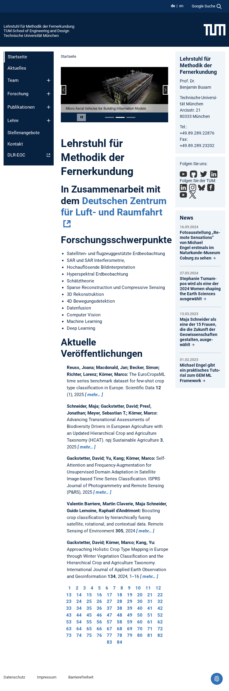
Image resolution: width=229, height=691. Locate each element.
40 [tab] (140, 608)
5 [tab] (99, 588)
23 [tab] (69, 601)
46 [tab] (99, 615)
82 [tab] (160, 635)
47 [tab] (109, 615)
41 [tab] (150, 608)
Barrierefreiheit (80, 677)
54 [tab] (79, 622)
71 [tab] (150, 628)
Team (12, 80)
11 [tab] (148, 588)
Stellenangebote (23, 132)
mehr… (93, 394)
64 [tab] (79, 628)
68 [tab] (119, 628)
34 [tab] (79, 608)
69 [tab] (129, 628)
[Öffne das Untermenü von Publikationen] (48, 107)
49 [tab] (129, 615)
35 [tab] (89, 608)
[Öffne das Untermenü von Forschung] (48, 93)
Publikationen (21, 107)
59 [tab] (129, 622)
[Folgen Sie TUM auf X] (192, 194)
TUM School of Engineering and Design (36, 31)
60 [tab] (140, 622)
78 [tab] (119, 635)
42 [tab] (160, 608)
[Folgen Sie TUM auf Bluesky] (201, 187)
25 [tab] (89, 601)
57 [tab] (109, 622)
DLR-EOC (16, 155)
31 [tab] (150, 601)
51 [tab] (150, 615)
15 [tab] (89, 595)
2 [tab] (77, 588)
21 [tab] (150, 595)
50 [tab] (140, 615)
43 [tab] (69, 615)
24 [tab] (79, 601)
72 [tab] (160, 628)
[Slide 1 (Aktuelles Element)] (109, 117)
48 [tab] (119, 615)
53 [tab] (69, 622)
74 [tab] (79, 635)
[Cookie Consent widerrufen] (217, 679)
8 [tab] (121, 588)
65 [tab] (89, 628)
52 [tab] (160, 615)
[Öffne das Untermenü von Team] (48, 80)
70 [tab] (140, 628)
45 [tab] (89, 615)
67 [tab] (109, 628)
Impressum (46, 677)
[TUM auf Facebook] (210, 187)
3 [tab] (84, 588)
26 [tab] (99, 601)
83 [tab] (109, 642)
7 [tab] (114, 588)
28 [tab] (119, 601)
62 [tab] (160, 622)
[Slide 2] (120, 117)
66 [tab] (99, 628)
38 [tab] (119, 608)
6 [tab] (107, 588)
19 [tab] (129, 595)
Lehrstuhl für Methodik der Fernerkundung (39, 26)
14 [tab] (79, 595)
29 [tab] (129, 601)
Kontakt (15, 144)
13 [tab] (69, 595)
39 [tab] (129, 608)
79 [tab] (129, 635)
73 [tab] (69, 635)
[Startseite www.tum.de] (214, 29)
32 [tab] (160, 601)
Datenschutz (14, 677)
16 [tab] (99, 595)
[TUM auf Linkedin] (183, 187)
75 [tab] (89, 635)
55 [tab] (89, 622)
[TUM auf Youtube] (183, 194)
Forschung (17, 93)
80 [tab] (140, 635)
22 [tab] (160, 595)
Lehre (12, 120)
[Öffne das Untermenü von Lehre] (48, 120)
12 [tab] (158, 588)
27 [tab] (109, 601)
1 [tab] (69, 588)
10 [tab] (138, 588)
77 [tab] (109, 635)
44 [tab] (79, 615)
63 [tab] (69, 628)
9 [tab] (129, 588)
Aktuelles (16, 68)
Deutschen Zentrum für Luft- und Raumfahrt (114, 206)
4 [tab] (92, 588)
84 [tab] (119, 642)
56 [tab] (99, 622)
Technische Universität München (31, 35)
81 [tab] (150, 635)
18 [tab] (119, 595)
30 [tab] (140, 601)
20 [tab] (140, 595)
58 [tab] (119, 622)
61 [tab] (150, 622)
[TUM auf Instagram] (192, 187)
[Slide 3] (130, 117)
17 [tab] (109, 595)
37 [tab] (109, 608)
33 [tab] (69, 608)
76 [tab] (99, 635)
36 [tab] (99, 608)
